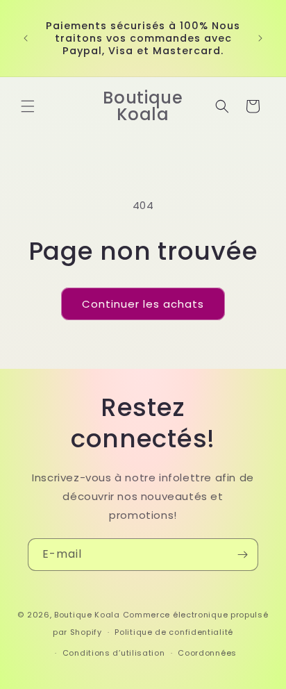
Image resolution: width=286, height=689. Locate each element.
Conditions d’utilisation (113, 652)
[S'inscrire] (242, 554)
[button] (27, 106)
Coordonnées (207, 652)
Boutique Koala (87, 614)
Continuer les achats (143, 304)
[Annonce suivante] (260, 38)
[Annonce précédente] (25, 38)
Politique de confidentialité (174, 632)
